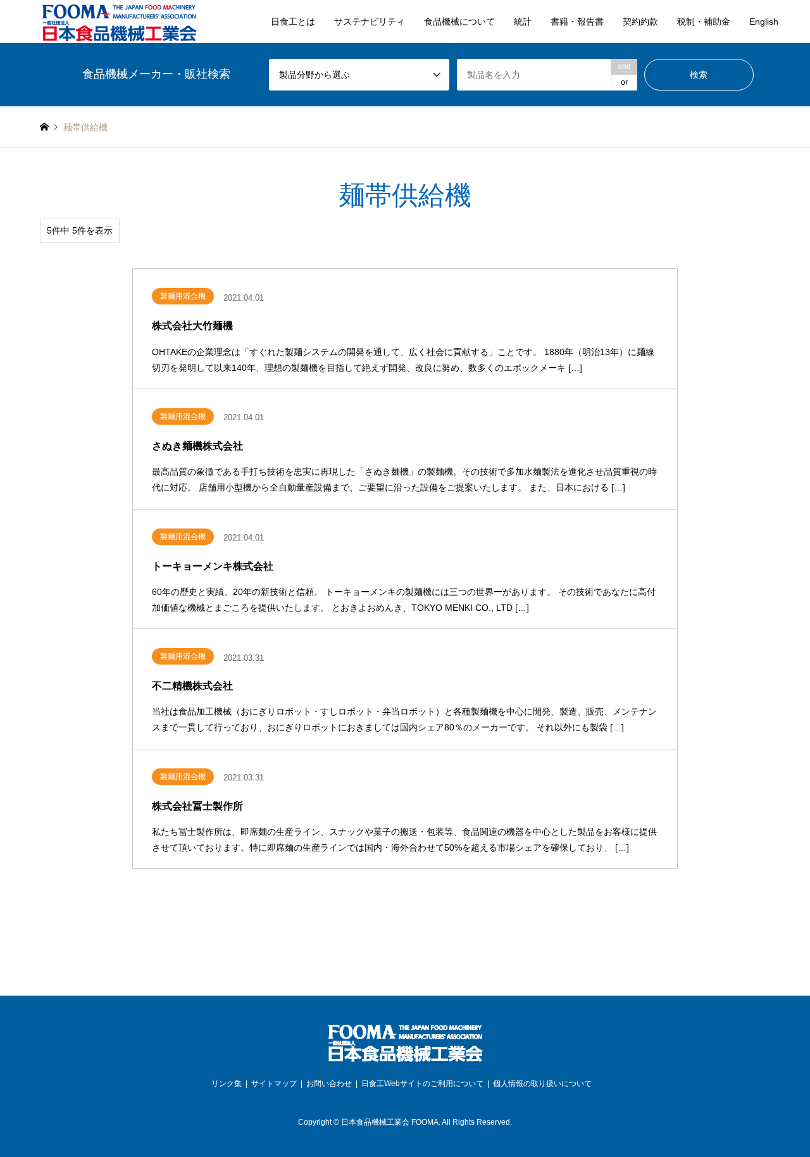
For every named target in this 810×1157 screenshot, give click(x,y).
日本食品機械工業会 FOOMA (390, 1122)
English (763, 21)
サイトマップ (274, 1083)
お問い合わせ (329, 1083)
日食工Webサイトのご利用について (422, 1083)
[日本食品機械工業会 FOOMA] (119, 21)
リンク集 (226, 1083)
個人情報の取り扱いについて (542, 1083)
